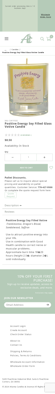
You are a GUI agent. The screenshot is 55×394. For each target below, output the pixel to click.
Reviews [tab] (10, 211)
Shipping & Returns (21, 351)
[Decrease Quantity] (13, 157)
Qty (6, 152)
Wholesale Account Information (27, 362)
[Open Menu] (6, 38)
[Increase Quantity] (45, 157)
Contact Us (16, 344)
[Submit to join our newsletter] (47, 304)
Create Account (18, 330)
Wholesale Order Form (45, 15)
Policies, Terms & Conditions (25, 355)
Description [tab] (12, 205)
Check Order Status (20, 334)
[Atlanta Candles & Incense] (26, 38)
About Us (15, 340)
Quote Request (11, 195)
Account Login (18, 326)
